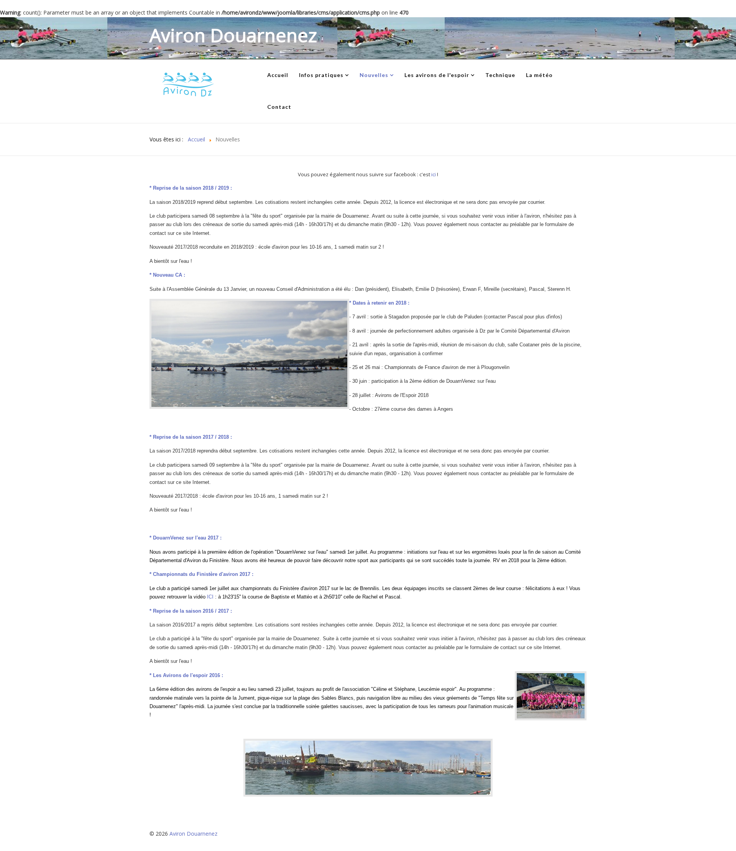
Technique (500, 75)
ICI (211, 597)
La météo (539, 75)
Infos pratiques (321, 75)
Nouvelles (374, 75)
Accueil (277, 75)
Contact (279, 106)
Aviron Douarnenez (193, 833)
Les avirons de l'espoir (436, 75)
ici (434, 174)
